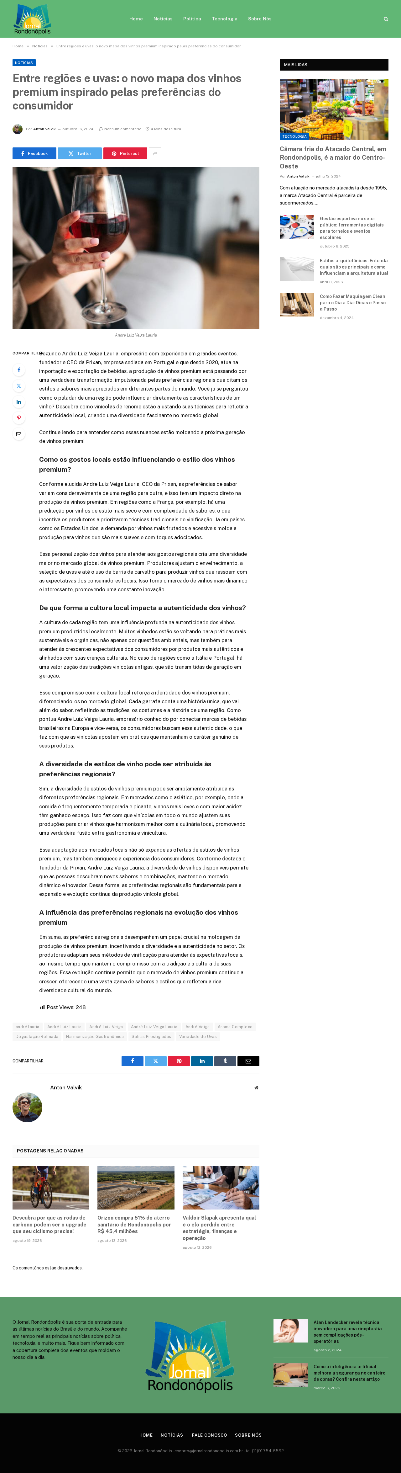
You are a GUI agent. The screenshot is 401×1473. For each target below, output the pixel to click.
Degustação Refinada (37, 1036)
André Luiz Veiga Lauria (154, 1026)
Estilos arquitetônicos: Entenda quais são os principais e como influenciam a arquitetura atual (354, 267)
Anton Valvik (44, 129)
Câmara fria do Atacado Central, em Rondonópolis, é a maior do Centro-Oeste (333, 157)
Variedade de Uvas (198, 1036)
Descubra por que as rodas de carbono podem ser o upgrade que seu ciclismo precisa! (49, 1225)
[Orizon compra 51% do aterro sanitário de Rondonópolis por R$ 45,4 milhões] (135, 1188)
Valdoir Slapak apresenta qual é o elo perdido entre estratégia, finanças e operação (219, 1228)
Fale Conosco (209, 1435)
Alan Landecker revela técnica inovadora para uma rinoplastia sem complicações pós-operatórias (348, 1332)
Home (136, 18)
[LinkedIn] (19, 402)
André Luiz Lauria (64, 1026)
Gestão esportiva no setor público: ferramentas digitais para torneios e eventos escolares (352, 228)
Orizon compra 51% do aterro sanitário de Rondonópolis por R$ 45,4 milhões (134, 1225)
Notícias (163, 18)
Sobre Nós (260, 18)
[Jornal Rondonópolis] (32, 19)
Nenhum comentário (123, 129)
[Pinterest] (19, 418)
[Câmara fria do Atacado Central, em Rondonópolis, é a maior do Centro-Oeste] (334, 109)
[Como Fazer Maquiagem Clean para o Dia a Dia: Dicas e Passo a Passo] (297, 304)
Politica (192, 18)
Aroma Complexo (235, 1026)
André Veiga (197, 1026)
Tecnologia (224, 18)
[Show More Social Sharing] (155, 153)
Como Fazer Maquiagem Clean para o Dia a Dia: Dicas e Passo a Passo (353, 302)
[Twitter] (19, 386)
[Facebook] (19, 370)
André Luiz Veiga (106, 1026)
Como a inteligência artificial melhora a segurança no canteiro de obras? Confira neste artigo (349, 1373)
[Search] (385, 19)
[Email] (19, 434)
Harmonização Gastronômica (95, 1036)
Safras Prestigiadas (151, 1036)
